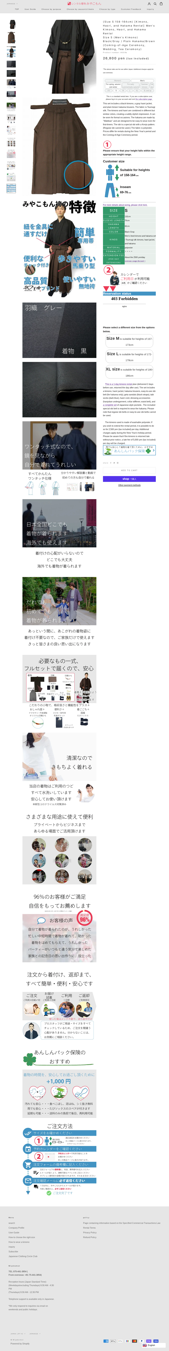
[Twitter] (114, 463)
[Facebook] (111, 463)
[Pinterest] (117, 463)
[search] (155, 3)
